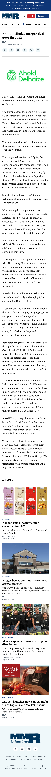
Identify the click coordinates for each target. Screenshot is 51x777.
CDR (31, 16)
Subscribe (42, 16)
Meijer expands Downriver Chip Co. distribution (25, 642)
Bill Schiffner (8, 536)
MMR (4, 42)
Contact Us (9, 757)
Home (4, 24)
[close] (48, 5)
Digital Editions (12, 759)
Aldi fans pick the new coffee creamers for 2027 (20, 524)
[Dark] (22, 16)
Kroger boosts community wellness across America (24, 582)
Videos (28, 24)
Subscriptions (26, 759)
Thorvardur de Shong (12, 657)
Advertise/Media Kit (37, 757)
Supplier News (41, 24)
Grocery (6, 519)
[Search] (25, 16)
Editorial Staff (22, 757)
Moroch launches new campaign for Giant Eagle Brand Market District (25, 703)
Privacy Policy (40, 759)
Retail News (16, 24)
